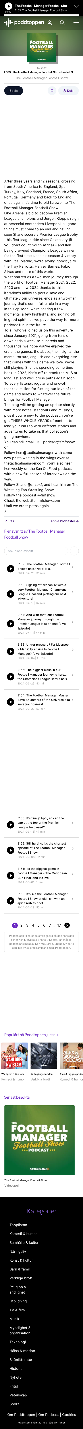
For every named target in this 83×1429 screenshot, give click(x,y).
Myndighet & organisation (20, 1330)
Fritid (14, 1386)
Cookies (69, 1414)
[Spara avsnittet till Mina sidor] (52, 90)
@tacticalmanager (38, 452)
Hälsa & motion (22, 1351)
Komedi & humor (23, 1233)
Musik (14, 1319)
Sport (14, 1404)
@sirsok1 (34, 484)
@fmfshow (46, 495)
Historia (16, 1368)
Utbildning (18, 1301)
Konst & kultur (21, 1260)
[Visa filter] (74, 551)
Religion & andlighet (18, 1289)
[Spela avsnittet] (10, 568)
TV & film (17, 1310)
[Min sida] (49, 22)
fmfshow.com (48, 500)
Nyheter (16, 1377)
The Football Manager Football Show (41, 78)
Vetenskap (18, 1395)
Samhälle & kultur (24, 1242)
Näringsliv (18, 1251)
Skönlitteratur (21, 1359)
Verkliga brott (21, 1278)
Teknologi (18, 1342)
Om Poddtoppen (21, 1414)
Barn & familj (20, 1269)
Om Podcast (48, 1414)
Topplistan (18, 1225)
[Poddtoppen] (24, 22)
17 (59, 925)
